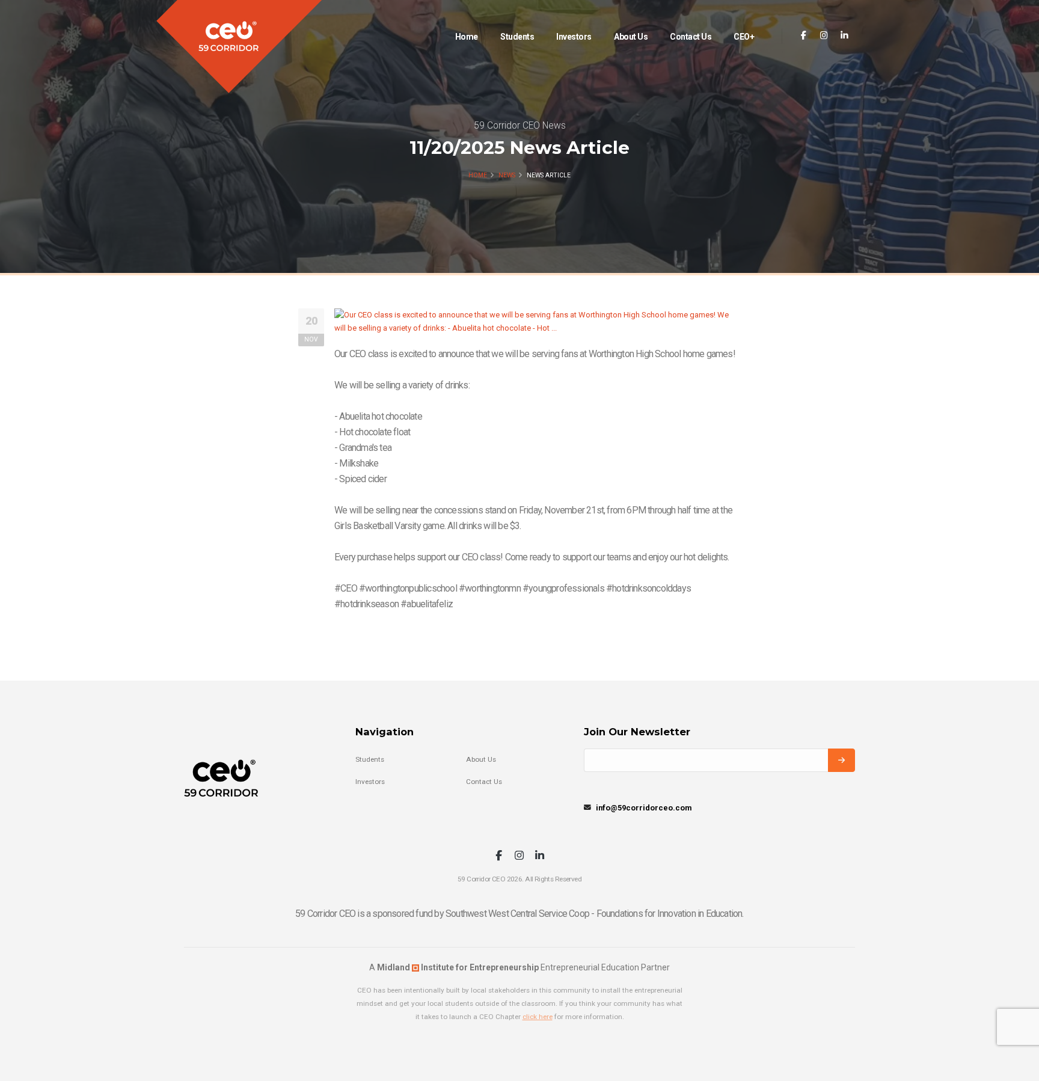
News (506, 175)
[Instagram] (824, 36)
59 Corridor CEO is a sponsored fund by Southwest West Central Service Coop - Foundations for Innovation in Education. (519, 913)
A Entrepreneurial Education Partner (519, 967)
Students (517, 36)
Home (466, 36)
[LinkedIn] (844, 36)
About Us (631, 36)
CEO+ (744, 36)
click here (538, 1016)
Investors (574, 36)
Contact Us (690, 36)
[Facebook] (804, 36)
